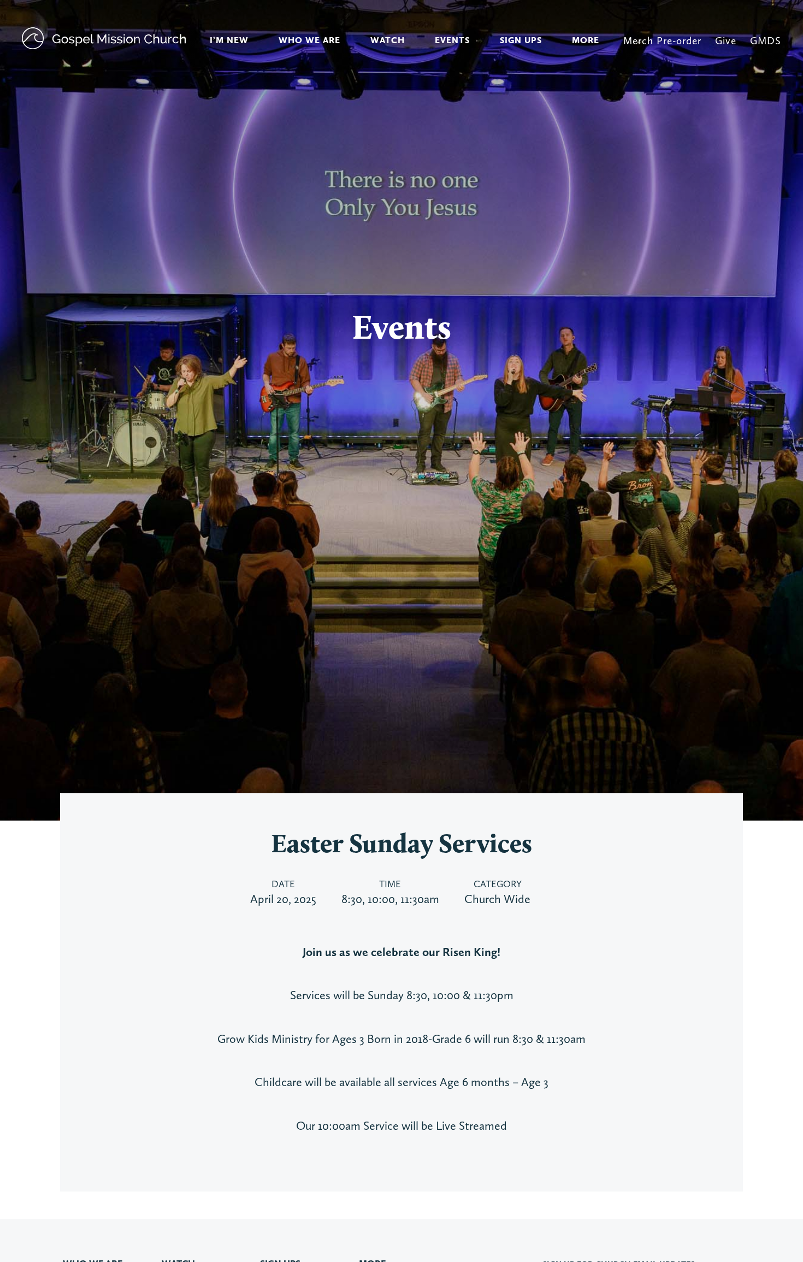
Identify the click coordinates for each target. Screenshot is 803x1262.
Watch (387, 40)
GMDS (765, 40)
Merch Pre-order (662, 40)
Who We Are (309, 40)
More (585, 40)
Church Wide (497, 899)
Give (725, 40)
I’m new (229, 40)
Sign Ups (521, 40)
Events (452, 40)
